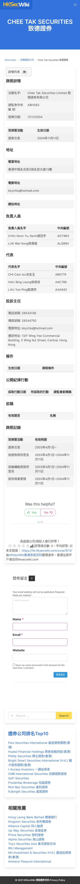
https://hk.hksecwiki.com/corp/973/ (47, 550)
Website (19, 650)
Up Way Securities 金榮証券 (27, 830)
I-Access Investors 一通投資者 (29, 769)
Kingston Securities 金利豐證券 (29, 821)
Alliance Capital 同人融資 (25, 826)
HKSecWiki (10, 60)
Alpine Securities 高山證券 (26, 839)
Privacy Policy (57, 880)
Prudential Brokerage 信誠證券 (29, 782)
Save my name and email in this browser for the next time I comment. (39, 666)
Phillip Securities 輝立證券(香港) (30, 756)
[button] (75, 5)
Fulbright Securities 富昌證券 (28, 791)
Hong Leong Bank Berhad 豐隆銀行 (32, 817)
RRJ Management (20, 848)
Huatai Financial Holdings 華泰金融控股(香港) (39, 751)
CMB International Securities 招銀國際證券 (37, 774)
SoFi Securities (18, 778)
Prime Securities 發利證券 (26, 835)
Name (18, 619)
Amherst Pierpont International (29, 861)
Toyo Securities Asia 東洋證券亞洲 (32, 844)
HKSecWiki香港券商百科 (25, 555)
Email (18, 635)
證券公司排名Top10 (28, 733)
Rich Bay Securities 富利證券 (28, 787)
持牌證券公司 (27, 60)
